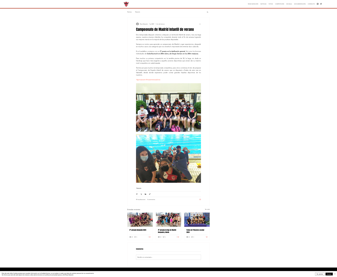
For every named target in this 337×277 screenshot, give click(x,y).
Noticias (129, 12)
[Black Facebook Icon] (321, 4)
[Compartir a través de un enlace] (150, 194)
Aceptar (329, 274)
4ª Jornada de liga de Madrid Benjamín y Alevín (167, 231)
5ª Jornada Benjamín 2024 (137, 230)
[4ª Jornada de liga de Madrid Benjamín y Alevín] (168, 220)
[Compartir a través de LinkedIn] (145, 194)
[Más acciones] (200, 24)
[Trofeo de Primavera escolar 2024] (197, 220)
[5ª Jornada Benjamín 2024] (140, 220)
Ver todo (207, 209)
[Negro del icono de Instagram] (318, 4)
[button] (207, 12)
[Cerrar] (335, 274)
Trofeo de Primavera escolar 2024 (195, 231)
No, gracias (320, 274)
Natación (137, 12)
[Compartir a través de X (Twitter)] (141, 194)
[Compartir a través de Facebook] (137, 194)
